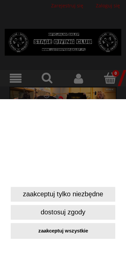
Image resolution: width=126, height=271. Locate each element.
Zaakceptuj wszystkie (63, 230)
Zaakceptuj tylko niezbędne (63, 194)
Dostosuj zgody (63, 212)
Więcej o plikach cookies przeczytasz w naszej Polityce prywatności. (62, 175)
